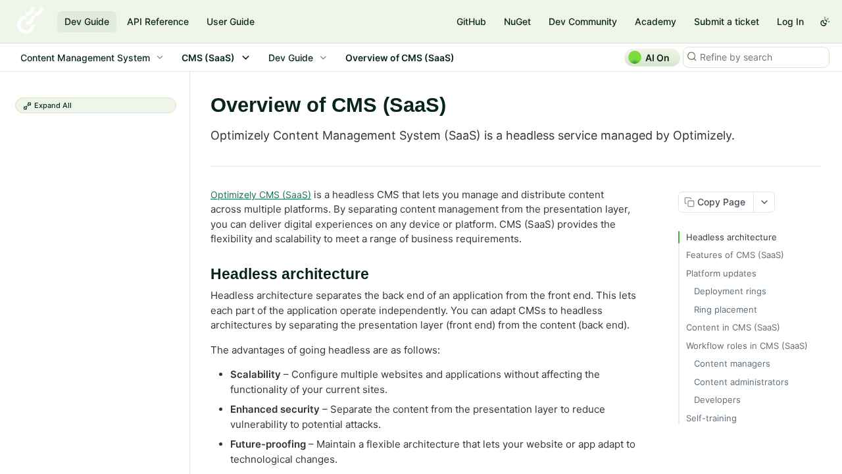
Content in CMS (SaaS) (733, 327)
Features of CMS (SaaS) (735, 255)
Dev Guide (86, 21)
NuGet (517, 21)
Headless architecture (731, 237)
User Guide (231, 21)
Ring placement (725, 309)
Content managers (732, 363)
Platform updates (721, 273)
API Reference (158, 21)
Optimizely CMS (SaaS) (260, 194)
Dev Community (583, 21)
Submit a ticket (726, 21)
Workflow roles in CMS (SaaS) (747, 345)
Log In (790, 21)
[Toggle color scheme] (824, 21)
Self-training (711, 418)
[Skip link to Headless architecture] (201, 274)
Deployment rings (730, 291)
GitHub (471, 21)
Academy (655, 21)
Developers (717, 399)
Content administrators (741, 382)
